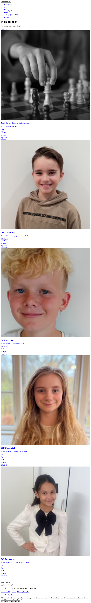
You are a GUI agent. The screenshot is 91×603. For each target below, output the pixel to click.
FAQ (9, 16)
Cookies (14, 592)
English (10, 11)
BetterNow (11, 595)
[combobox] (9, 26)
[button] (5, 9)
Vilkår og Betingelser (23, 592)
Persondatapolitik (5, 592)
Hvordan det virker (13, 14)
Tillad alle (17, 601)
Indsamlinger (8, 5)
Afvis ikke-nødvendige (7, 601)
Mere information (17, 599)
